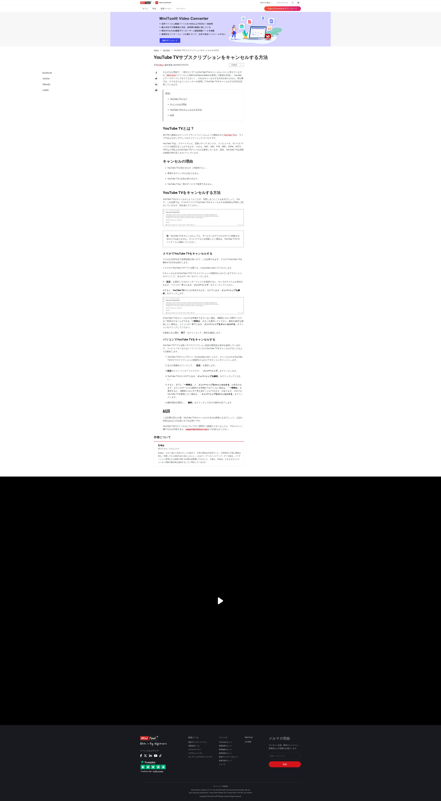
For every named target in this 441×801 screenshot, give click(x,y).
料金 (154, 8)
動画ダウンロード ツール (197, 742)
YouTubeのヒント (225, 742)
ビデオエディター (194, 749)
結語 (172, 115)
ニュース (222, 764)
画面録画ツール (194, 746)
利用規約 (225, 786)
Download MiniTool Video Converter (220, 29)
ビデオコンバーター (195, 753)
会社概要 (248, 742)
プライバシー (217, 786)
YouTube (166, 50)
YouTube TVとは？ (178, 99)
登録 (285, 764)
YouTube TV (229, 135)
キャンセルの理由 (178, 104)
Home (156, 50)
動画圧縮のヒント (225, 760)
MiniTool (171, 75)
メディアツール (282, 3)
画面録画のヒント (225, 746)
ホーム (145, 8)
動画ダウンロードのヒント (228, 757)
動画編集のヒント (225, 749)
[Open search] (292, 3)
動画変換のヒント (225, 753)
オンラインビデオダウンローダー (200, 757)
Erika (160, 65)
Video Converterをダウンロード (282, 8)
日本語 (234, 65)
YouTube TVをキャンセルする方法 (186, 109)
